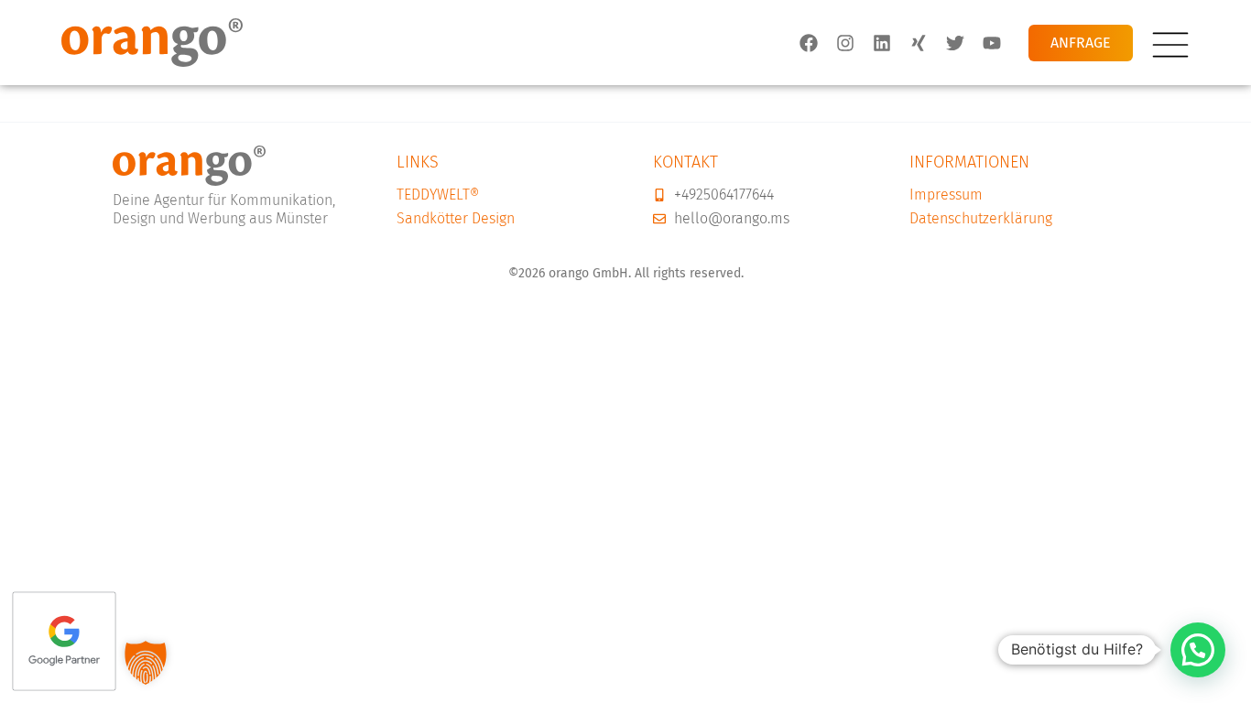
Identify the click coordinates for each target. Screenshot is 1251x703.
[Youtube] (992, 42)
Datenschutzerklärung (980, 218)
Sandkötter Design (456, 218)
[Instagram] (845, 42)
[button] (1197, 649)
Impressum (946, 194)
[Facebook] (808, 42)
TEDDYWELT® (438, 194)
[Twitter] (955, 42)
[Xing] (918, 42)
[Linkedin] (882, 42)
